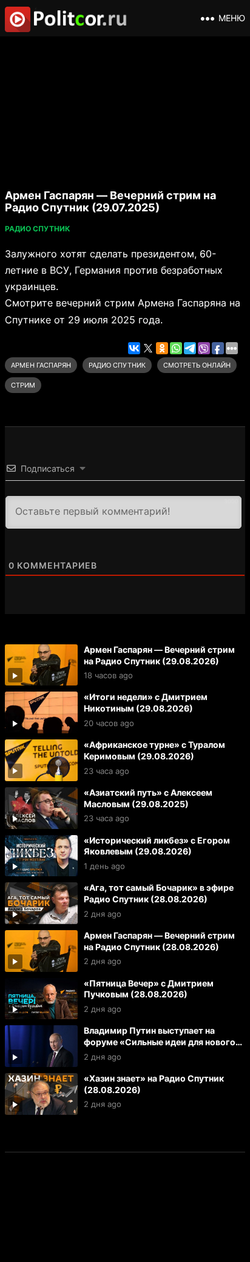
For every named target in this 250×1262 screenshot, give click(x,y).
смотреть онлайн (197, 365)
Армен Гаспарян (41, 365)
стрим (23, 385)
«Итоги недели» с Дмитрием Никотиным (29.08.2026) (146, 702)
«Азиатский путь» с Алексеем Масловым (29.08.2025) (148, 798)
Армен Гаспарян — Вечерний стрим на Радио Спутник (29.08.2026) (159, 655)
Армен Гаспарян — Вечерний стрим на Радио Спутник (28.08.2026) (159, 941)
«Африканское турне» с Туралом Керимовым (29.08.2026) (154, 750)
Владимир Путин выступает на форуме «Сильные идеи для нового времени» (159, 1041)
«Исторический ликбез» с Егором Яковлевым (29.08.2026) (157, 846)
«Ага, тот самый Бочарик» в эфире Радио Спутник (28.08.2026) (159, 893)
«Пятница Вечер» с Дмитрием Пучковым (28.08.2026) (149, 989)
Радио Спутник (37, 228)
